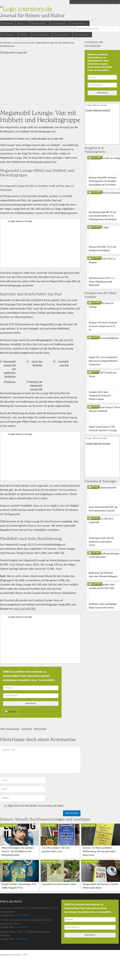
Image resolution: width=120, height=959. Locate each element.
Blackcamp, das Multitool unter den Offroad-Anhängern (103, 575)
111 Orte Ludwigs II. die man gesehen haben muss (56, 850)
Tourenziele (59, 23)
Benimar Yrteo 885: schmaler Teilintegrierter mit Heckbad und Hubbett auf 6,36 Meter (103, 181)
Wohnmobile (40, 729)
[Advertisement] (40, 245)
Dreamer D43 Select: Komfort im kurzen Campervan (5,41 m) (103, 326)
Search (117, 29)
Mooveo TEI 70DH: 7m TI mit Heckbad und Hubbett (102, 249)
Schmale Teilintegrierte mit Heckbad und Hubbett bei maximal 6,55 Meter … (26, 922)
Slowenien (26, 729)
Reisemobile (38, 23)
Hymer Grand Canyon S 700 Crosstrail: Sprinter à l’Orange (103, 429)
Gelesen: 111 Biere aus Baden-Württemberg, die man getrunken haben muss (99, 851)
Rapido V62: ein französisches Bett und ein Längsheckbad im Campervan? (103, 361)
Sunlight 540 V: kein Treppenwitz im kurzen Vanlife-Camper (100, 396)
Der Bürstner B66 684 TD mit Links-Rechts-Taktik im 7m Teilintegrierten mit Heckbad (102, 216)
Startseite (8, 23)
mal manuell (7, 149)
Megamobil (6, 190)
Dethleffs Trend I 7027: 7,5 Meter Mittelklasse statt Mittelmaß (101, 282)
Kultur (21, 23)
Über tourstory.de (111, 2)
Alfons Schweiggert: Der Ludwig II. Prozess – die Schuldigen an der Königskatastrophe (18, 851)
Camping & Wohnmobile (23, 43)
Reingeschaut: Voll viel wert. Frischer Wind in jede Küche (100, 886)
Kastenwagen (12, 729)
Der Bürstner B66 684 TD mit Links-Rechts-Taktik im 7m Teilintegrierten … (29, 910)
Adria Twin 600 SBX (24, 608)
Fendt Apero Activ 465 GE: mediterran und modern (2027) (101, 542)
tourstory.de (32, 11)
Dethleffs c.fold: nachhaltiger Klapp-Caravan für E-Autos (103, 606)
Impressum (95, 2)
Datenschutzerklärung (79, 2)
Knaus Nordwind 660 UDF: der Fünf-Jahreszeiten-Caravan (103, 509)
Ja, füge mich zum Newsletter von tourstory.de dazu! (34, 805)
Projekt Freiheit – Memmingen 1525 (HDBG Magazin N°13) (19, 886)
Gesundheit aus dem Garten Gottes (59, 884)
